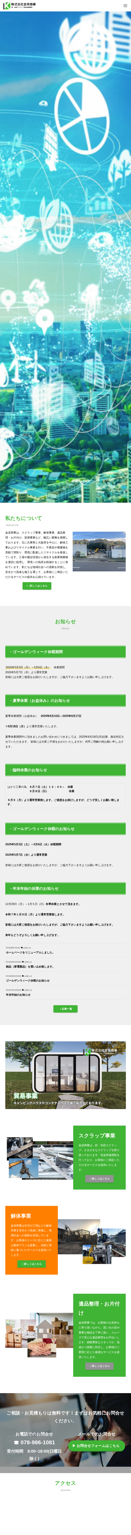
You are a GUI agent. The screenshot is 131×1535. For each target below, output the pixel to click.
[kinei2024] (20, 5)
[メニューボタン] (125, 5)
